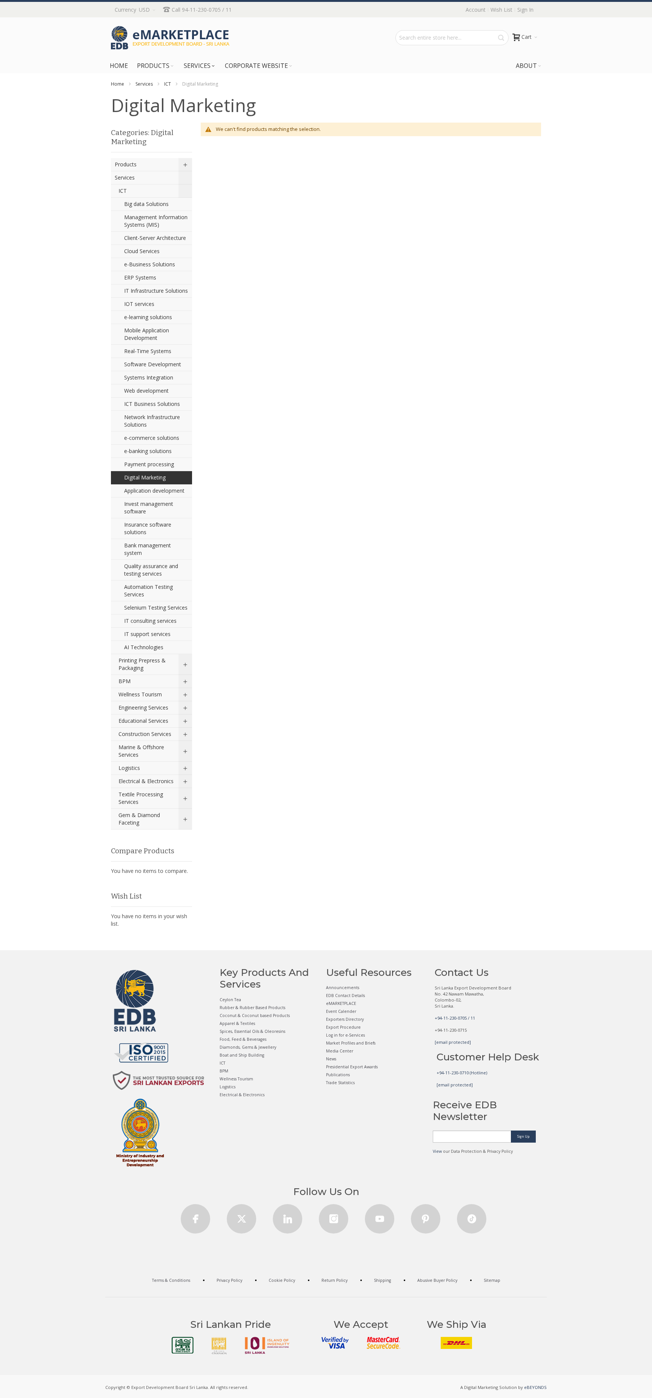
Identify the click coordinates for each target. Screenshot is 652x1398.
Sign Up (523, 1136)
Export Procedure (343, 1027)
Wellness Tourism (236, 1079)
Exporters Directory (345, 1019)
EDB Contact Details (345, 995)
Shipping (382, 1280)
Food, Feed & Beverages (243, 1039)
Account (476, 9)
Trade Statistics (340, 1082)
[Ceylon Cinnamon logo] (219, 1345)
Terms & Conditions (171, 1280)
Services (144, 84)
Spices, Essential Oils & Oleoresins (252, 1031)
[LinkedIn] (287, 1216)
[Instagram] (333, 1216)
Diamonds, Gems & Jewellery (248, 1047)
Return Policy (334, 1280)
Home (117, 84)
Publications (338, 1074)
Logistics (227, 1086)
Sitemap (492, 1280)
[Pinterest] (425, 1216)
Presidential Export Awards (352, 1066)
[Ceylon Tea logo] (183, 1345)
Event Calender (341, 1011)
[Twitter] (241, 1216)
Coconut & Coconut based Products (255, 1015)
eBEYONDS (535, 1387)
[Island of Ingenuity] (267, 1345)
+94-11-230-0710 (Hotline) (462, 1072)
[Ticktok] (471, 1216)
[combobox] (452, 37)
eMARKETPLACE (341, 1003)
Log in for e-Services (345, 1035)
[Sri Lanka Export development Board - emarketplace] (170, 37)
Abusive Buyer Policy (437, 1280)
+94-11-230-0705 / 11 (455, 1018)
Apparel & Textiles (237, 1023)
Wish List (501, 9)
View (437, 1151)
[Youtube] (379, 1216)
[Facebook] (195, 1216)
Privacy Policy (229, 1280)
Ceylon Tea (230, 999)
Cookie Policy (282, 1280)
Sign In (525, 9)
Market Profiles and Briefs (350, 1043)
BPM (224, 1071)
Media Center (339, 1051)
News (331, 1059)
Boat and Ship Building (242, 1055)
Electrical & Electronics (242, 1094)
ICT (167, 84)
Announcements (342, 987)
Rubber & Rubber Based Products (252, 1007)
